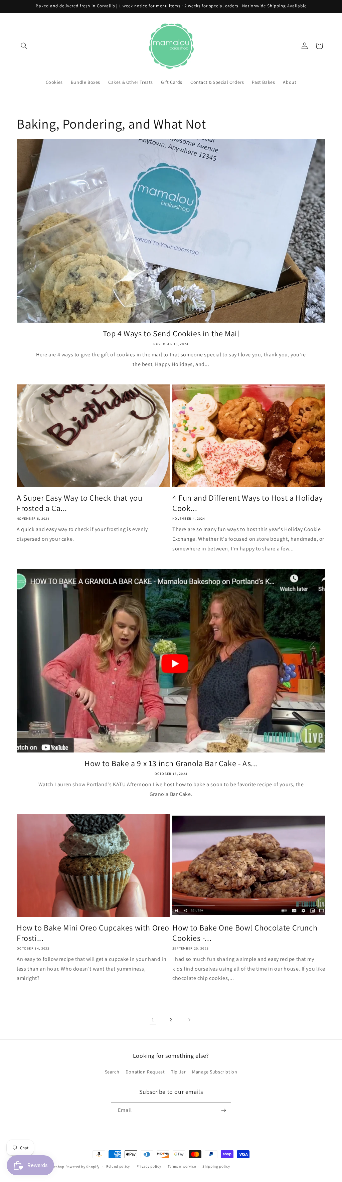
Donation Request (145, 1072)
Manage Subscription (214, 1072)
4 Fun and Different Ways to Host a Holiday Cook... (247, 503)
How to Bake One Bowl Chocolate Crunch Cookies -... (244, 932)
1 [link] (153, 1019)
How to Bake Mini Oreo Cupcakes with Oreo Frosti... (93, 932)
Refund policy (118, 1166)
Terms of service (182, 1166)
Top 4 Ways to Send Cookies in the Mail (171, 333)
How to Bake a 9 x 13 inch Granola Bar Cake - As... (171, 763)
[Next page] (189, 1019)
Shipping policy (216, 1166)
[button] (24, 45)
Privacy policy (149, 1166)
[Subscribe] (223, 1110)
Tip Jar (178, 1072)
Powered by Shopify (82, 1166)
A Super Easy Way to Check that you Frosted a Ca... (79, 503)
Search (112, 1072)
